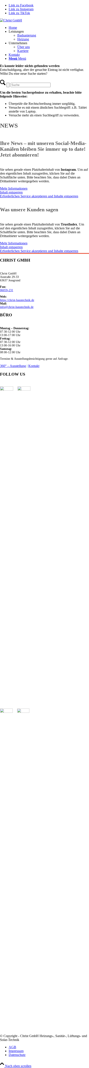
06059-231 (6, 290)
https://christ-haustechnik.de (17, 300)
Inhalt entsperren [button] (11, 192)
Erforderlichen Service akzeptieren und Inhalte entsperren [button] (39, 196)
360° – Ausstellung (13, 366)
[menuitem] (49, 28)
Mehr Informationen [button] (13, 188)
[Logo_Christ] (11, 20)
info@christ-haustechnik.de (16, 307)
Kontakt (33, 366)
